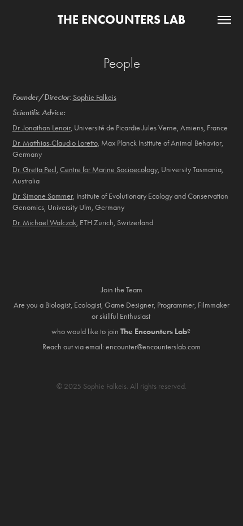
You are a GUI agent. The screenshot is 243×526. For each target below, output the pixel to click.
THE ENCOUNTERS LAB (121, 19)
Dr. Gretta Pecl (34, 169)
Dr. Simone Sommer (42, 196)
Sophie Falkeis (94, 97)
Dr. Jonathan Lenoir (41, 128)
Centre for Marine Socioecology (109, 169)
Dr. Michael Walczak (44, 222)
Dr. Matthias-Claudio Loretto (55, 143)
